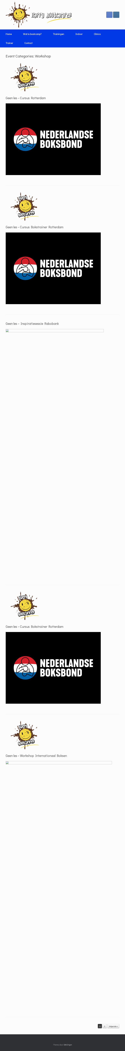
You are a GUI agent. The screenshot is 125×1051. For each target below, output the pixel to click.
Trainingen (58, 34)
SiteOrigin (68, 1044)
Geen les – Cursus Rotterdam (26, 98)
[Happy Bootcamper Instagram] (116, 15)
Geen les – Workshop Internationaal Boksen (36, 755)
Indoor (79, 34)
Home (9, 34)
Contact (28, 43)
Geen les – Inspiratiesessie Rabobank (32, 323)
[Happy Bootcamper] (39, 15)
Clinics (97, 34)
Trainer (9, 43)
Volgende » (113, 1026)
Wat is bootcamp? (32, 34)
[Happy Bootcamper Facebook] (109, 15)
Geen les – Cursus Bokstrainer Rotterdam (34, 227)
